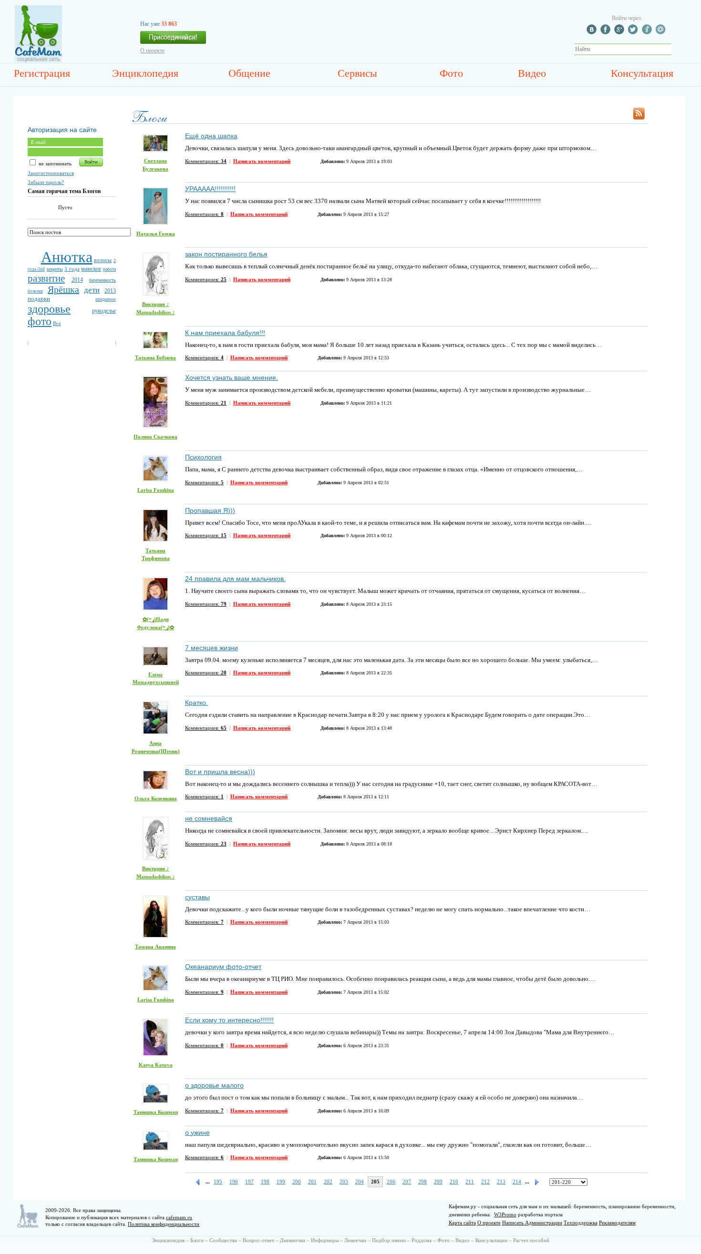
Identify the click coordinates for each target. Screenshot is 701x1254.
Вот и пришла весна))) (220, 771)
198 (265, 1181)
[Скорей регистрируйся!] (173, 40)
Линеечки (355, 1240)
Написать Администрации (532, 1222)
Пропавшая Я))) (210, 510)
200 (296, 1181)
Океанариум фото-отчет (223, 966)
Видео (532, 73)
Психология (203, 457)
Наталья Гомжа (155, 233)
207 (406, 1181)
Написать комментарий (261, 161)
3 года (72, 269)
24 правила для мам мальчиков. (235, 578)
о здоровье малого (214, 1085)
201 (312, 1181)
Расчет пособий (531, 1240)
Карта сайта (462, 1222)
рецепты (55, 269)
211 (469, 1181)
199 (281, 1181)
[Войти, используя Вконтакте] (593, 32)
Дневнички (292, 1240)
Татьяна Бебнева (155, 357)
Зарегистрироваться (51, 173)
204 (359, 1181)
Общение (249, 73)
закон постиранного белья (226, 254)
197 (249, 1181)
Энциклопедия (145, 73)
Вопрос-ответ (258, 1240)
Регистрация (42, 73)
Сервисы (357, 73)
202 (328, 1181)
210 (454, 1181)
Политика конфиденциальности (163, 1224)
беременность (102, 280)
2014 (77, 279)
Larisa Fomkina (155, 490)
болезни (35, 291)
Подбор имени (389, 1240)
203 (344, 1181)
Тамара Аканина (155, 946)
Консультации (491, 1240)
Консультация (642, 73)
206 (391, 1181)
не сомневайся (208, 818)
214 (517, 1181)
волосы (103, 260)
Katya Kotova (156, 1065)
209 (438, 1181)
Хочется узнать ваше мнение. (231, 377)
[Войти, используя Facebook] (606, 32)
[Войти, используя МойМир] (662, 32)
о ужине (197, 1132)
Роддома (422, 1240)
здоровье (49, 309)
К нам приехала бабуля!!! (225, 332)
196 (233, 1181)
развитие (46, 278)
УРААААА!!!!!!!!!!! (210, 189)
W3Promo (505, 1214)
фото (40, 321)
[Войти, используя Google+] (620, 32)
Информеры (325, 1240)
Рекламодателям (617, 1222)
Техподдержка (581, 1222)
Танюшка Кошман (156, 1112)
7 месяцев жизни (211, 648)
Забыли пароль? (46, 182)
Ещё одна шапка (211, 136)
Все (57, 323)
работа (109, 269)
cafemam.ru (179, 1217)
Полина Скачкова (155, 436)
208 (422, 1181)
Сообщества (223, 1240)
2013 (110, 290)
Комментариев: (206, 161)
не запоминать (54, 163)
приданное (105, 299)
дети (92, 290)
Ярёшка (63, 289)
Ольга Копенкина (155, 798)
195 (218, 1181)
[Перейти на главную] (38, 60)
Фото (451, 73)
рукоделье (104, 310)
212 (485, 1181)
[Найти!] (676, 49)
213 (501, 1181)
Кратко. (196, 702)
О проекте (152, 50)
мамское (91, 268)
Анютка (67, 256)
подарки (39, 298)
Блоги (197, 1240)
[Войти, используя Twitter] (634, 32)
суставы (197, 897)
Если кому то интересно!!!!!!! (229, 1020)
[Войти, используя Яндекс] (648, 32)
